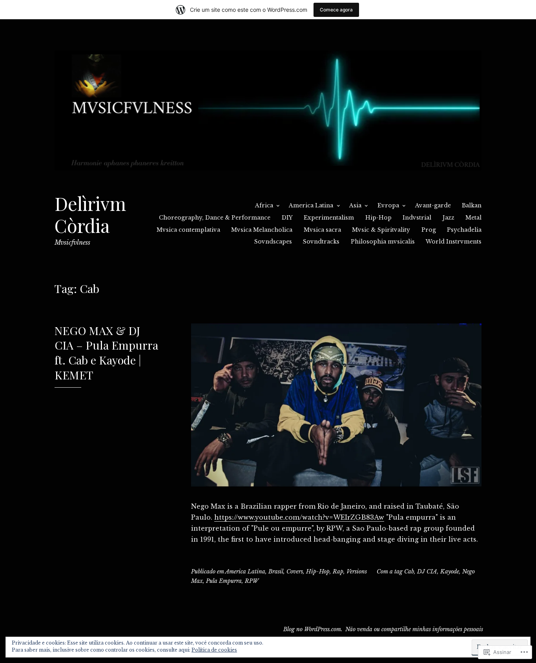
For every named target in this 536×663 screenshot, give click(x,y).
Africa (264, 205)
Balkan (471, 205)
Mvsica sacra (322, 229)
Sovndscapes (273, 241)
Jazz (448, 217)
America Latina (311, 205)
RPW (252, 580)
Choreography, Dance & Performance (214, 217)
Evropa (388, 205)
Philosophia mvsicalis (383, 241)
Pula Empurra (224, 580)
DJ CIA (427, 571)
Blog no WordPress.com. (313, 629)
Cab (409, 571)
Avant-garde (433, 205)
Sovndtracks (321, 241)
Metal (473, 217)
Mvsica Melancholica (261, 229)
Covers (294, 571)
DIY (287, 217)
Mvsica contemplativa (188, 229)
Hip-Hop (378, 217)
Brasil (275, 571)
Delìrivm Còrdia (90, 214)
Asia (355, 205)
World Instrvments (453, 241)
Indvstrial (417, 217)
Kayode (449, 571)
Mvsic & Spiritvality (381, 229)
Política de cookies (214, 650)
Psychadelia (464, 229)
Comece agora (336, 10)
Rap (338, 571)
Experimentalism (329, 217)
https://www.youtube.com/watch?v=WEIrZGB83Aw (299, 517)
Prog (428, 229)
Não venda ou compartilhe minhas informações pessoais (414, 629)
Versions (356, 571)
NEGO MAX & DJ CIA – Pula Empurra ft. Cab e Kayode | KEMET (106, 352)
